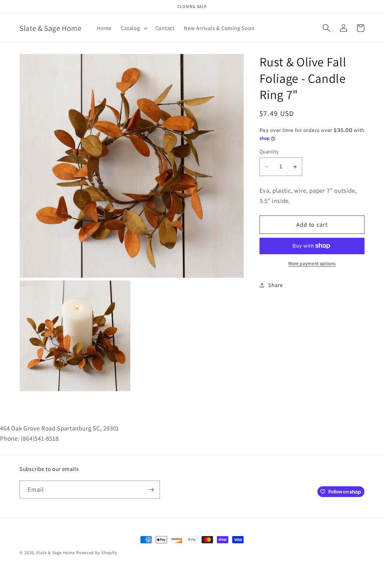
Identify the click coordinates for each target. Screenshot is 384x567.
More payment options (311, 263)
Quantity (269, 151)
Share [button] (275, 284)
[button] (133, 28)
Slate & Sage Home (55, 552)
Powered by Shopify (96, 552)
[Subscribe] (151, 490)
